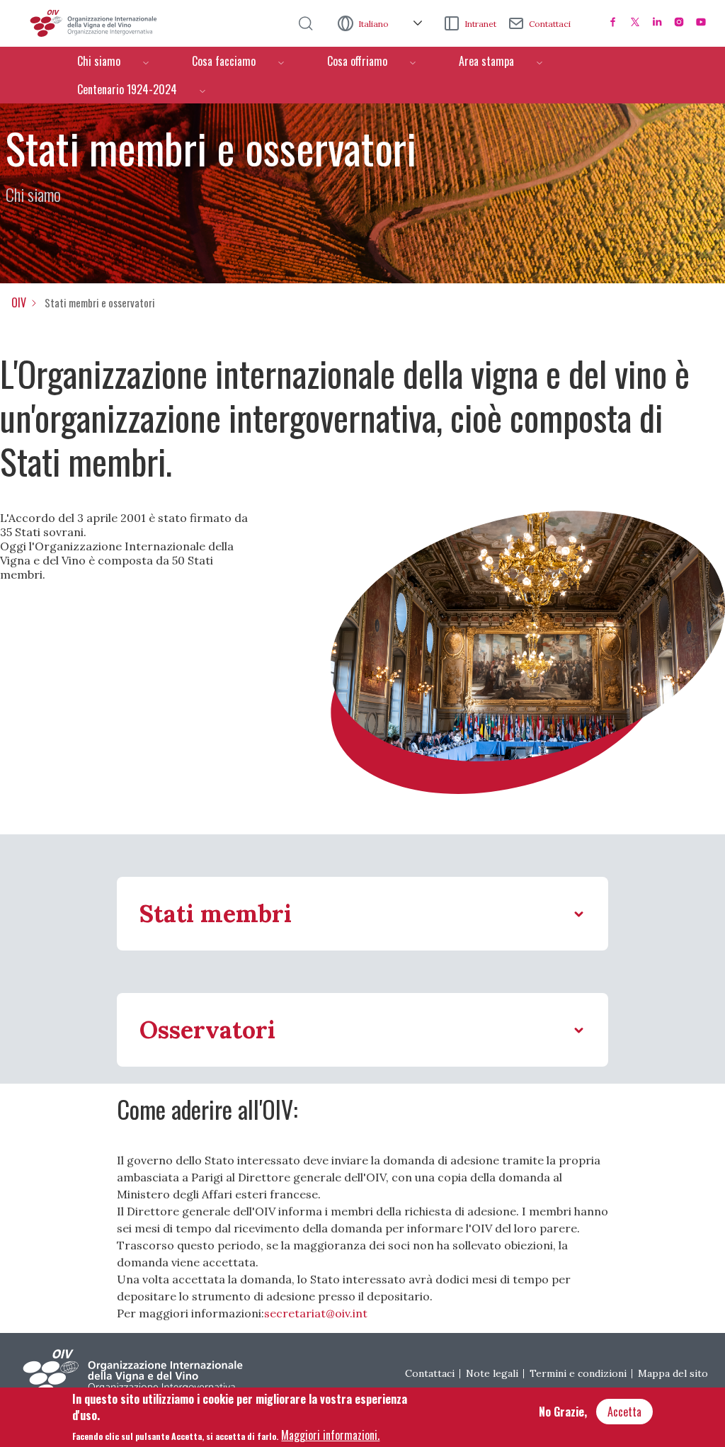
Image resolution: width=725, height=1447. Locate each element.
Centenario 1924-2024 (127, 89)
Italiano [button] (374, 23)
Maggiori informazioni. (330, 1434)
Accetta (624, 1411)
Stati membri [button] (215, 913)
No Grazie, (563, 1411)
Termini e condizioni (578, 1373)
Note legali (492, 1373)
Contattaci (550, 23)
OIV (18, 302)
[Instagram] (679, 22)
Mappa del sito (673, 1373)
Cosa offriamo (357, 60)
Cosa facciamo (224, 60)
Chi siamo (98, 60)
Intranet (480, 23)
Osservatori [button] (207, 1029)
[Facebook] (613, 22)
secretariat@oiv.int (315, 1313)
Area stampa (486, 60)
